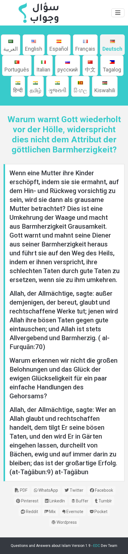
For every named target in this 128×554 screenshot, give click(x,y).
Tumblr (105, 501)
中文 (90, 69)
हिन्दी (18, 90)
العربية (10, 49)
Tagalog (112, 69)
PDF (23, 490)
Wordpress (66, 522)
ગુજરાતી (57, 90)
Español (58, 49)
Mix (52, 511)
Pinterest (29, 501)
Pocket (100, 511)
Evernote (74, 511)
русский (67, 69)
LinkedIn (57, 501)
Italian (43, 69)
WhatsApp (48, 490)
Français (85, 49)
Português (16, 69)
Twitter (76, 490)
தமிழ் (35, 90)
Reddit (31, 511)
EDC (96, 546)
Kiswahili (104, 90)
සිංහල (80, 90)
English (33, 49)
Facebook (103, 490)
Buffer (81, 501)
